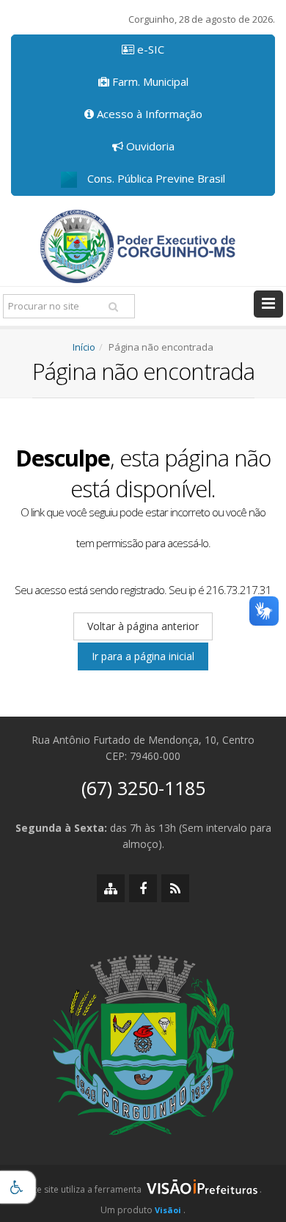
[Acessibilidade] (18, 1187)
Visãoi (168, 1209)
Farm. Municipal (148, 81)
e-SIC (149, 49)
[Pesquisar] (113, 306)
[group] (143, 1193)
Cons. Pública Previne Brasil (154, 178)
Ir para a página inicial (143, 656)
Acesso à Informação (148, 113)
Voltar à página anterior (143, 626)
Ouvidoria (149, 146)
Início (84, 347)
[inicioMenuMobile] (268, 304)
